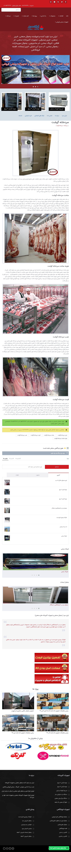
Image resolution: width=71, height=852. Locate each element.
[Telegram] (4, 848)
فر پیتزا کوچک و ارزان (61, 791)
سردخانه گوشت (60, 122)
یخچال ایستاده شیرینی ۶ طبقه (24, 832)
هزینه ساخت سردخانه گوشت (60, 438)
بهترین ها (5, 458)
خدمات (20, 116)
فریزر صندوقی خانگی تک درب (61, 480)
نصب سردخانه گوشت (22, 435)
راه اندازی (43, 16)
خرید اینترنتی (28, 116)
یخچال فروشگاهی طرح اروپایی (59, 817)
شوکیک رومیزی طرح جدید (61, 517)
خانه (67, 16)
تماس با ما (49, 116)
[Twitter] (10, 848)
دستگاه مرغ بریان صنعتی (61, 798)
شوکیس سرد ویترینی (26, 825)
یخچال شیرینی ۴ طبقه (26, 836)
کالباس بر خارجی (63, 836)
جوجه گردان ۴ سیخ (63, 499)
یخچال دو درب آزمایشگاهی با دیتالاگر (59, 508)
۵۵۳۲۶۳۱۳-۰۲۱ (7, 6)
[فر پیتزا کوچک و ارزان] (59, 101)
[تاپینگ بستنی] (35, 69)
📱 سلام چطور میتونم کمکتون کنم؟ (59, 848)
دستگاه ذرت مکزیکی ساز (61, 794)
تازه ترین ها (18, 458)
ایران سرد (64, 116)
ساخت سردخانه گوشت (49, 435)
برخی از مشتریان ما (35, 738)
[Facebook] (12, 848)
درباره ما (57, 116)
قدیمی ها (11, 458)
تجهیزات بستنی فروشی (62, 22)
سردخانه (8, 16)
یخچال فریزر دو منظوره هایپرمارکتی (58, 821)
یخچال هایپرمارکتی (62, 825)
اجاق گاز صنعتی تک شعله (61, 802)
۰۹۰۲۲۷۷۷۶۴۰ (25, 6)
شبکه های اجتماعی (39, 116)
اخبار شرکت (26, 16)
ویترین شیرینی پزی (27, 829)
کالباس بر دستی (63, 832)
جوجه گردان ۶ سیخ (63, 490)
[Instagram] (7, 848)
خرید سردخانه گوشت (62, 435)
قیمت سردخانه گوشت (35, 435)
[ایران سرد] (35, 27)
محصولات (52, 16)
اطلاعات (61, 16)
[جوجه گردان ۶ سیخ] (11, 101)
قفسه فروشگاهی (63, 829)
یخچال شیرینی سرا (27, 821)
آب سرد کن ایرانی (63, 527)
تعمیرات (16, 16)
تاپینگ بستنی (64, 536)
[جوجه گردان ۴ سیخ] (35, 101)
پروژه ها (34, 16)
